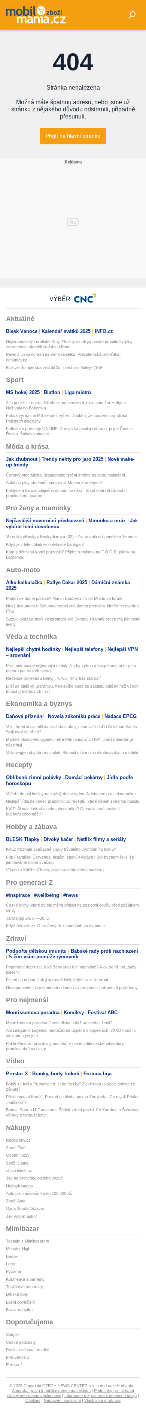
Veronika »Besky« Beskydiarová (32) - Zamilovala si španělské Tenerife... (73, 536)
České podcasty (21, 1342)
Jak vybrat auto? (21, 1216)
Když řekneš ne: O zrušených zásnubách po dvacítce (55, 925)
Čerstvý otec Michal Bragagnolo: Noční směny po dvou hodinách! (65, 475)
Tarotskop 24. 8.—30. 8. (28, 918)
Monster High (18, 1248)
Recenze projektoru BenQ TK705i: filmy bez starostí (53, 678)
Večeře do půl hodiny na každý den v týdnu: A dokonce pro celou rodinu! (71, 793)
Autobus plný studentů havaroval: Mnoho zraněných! (54, 482)
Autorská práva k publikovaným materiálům (51, 1390)
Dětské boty (17, 1294)
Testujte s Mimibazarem (27, 1241)
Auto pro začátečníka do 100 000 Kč (39, 1193)
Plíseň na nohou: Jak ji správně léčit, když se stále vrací (57, 979)
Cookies (32, 1400)
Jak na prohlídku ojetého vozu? (34, 1178)
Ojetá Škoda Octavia (25, 1208)
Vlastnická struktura (102, 1400)
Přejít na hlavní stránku (73, 136)
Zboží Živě (15, 1147)
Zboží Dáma (17, 1163)
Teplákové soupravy (24, 1287)
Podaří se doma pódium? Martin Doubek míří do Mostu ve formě (64, 598)
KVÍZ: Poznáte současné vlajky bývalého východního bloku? (61, 849)
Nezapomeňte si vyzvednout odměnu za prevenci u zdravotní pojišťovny (72, 987)
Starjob (12, 1334)
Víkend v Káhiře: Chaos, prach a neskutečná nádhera (55, 870)
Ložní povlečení (20, 1302)
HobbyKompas (19, 1186)
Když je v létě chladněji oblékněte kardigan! (45, 544)
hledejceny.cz (18, 1140)
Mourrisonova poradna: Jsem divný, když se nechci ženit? (59, 1023)
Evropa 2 (14, 1365)
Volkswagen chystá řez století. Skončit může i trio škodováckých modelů (72, 752)
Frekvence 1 (17, 1357)
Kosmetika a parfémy (25, 1279)
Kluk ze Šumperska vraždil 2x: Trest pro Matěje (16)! (54, 367)
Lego (10, 1264)
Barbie (12, 1256)
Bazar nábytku (19, 1309)
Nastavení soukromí (62, 1400)
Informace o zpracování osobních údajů (100, 1395)
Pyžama (13, 1271)
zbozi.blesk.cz (19, 1170)
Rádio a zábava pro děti (27, 1350)
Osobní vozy (18, 1155)
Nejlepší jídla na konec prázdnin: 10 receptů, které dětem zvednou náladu (72, 801)
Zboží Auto (15, 1201)
